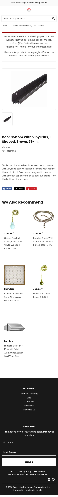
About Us (29, 401)
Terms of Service (16, 474)
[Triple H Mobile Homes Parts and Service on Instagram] (53, 479)
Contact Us (29, 409)
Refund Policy (40, 471)
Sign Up (29, 462)
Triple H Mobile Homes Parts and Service (31, 487)
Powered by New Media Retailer (28, 490)
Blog (29, 397)
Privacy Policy (25, 471)
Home (4, 25)
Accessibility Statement (37, 474)
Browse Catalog (29, 393)
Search (12, 471)
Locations (29, 405)
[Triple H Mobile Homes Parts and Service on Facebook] (49, 479)
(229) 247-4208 (26, 43)
